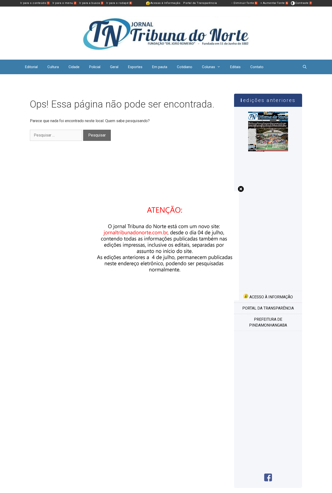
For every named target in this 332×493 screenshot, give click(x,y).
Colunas (208, 67)
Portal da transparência (268, 308)
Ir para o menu (64, 3)
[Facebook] (268, 480)
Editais (235, 67)
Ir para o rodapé (118, 3)
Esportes (135, 67)
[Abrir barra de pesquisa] (304, 67)
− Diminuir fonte (244, 3)
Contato (256, 67)
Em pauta (159, 67)
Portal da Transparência (200, 3)
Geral (114, 67)
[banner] (166, 299)
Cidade (74, 67)
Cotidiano (184, 67)
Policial (94, 67)
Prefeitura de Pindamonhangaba (268, 322)
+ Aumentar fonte (274, 3)
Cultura (53, 67)
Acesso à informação (270, 297)
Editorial (31, 67)
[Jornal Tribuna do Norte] (166, 32)
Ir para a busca (91, 3)
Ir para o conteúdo (34, 3)
